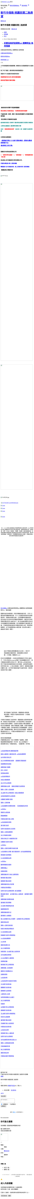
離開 (9, 1195)
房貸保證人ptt (5, 59)
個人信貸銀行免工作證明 (8, 919)
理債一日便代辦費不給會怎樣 (9, 848)
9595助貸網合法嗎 (6, 932)
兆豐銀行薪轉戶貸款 (7, 799)
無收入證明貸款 (14, 874)
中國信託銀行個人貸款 (7, 819)
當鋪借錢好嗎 (5, 909)
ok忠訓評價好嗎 (5, 751)
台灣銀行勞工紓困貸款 (7, 1007)
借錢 (2, 1076)
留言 (13, 1085)
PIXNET (7, 1174)
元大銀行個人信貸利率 (13, 951)
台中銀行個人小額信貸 (16, 894)
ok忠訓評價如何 (5, 776)
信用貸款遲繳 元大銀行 (7, 997)
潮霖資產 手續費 (5, 767)
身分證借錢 (18, 890)
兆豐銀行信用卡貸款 (7, 841)
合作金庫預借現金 (26, 851)
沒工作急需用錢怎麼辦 (7, 760)
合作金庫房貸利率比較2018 (9, 1039)
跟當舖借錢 (4, 815)
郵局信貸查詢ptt (5, 56)
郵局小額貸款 (5, 754)
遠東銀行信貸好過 (6, 1010)
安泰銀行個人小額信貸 (7, 1033)
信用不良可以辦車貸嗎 (7, 890)
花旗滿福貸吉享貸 (22, 806)
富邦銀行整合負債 (6, 1020)
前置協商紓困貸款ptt (7, 53)
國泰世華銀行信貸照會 (18, 786)
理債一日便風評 (4, 770)
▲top (2, 1093)
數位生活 (14, 29)
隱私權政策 (29, 1174)
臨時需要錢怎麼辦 (6, 864)
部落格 (6, 34)
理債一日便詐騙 (5, 802)
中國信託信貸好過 (6, 1026)
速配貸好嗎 (12, 754)
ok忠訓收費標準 (21, 754)
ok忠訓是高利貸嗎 (6, 822)
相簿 (5, 32)
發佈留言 (3, 1106)
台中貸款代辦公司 (6, 757)
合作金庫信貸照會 (6, 954)
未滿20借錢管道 (5, 779)
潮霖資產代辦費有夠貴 (7, 899)
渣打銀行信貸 (5, 825)
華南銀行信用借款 (6, 855)
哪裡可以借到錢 (5, 812)
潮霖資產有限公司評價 (7, 884)
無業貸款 (3, 951)
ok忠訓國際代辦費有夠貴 (8, 806)
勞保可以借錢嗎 (5, 1017)
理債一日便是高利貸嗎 (7, 1043)
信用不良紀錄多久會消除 (8, 828)
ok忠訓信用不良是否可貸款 (9, 981)
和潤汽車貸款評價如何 (7, 928)
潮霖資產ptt (4, 868)
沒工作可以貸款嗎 (6, 783)
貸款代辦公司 (5, 838)
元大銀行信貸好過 (6, 984)
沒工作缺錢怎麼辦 (6, 835)
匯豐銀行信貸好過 (6, 987)
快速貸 (3, 1003)
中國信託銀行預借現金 (7, 1056)
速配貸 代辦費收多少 (7, 971)
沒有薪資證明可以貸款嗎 (8, 796)
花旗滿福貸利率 (5, 1046)
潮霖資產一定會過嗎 (7, 968)
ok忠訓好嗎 (4, 977)
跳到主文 (3, 21)
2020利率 (3, 941)
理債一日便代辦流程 (7, 925)
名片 (5, 36)
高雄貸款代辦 (13, 838)
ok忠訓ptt (3, 809)
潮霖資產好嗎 (5, 874)
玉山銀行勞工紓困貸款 (7, 792)
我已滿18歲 (4, 1195)
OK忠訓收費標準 (6, 938)
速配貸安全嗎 (5, 922)
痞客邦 (10, 1085)
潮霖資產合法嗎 (5, 786)
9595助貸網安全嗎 (6, 858)
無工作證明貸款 (5, 1049)
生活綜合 (13, 1090)
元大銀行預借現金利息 (7, 905)
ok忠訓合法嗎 (5, 1030)
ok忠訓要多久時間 (6, 851)
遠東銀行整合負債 (6, 881)
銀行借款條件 (16, 851)
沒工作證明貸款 (5, 948)
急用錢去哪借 (5, 773)
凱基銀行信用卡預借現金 (8, 935)
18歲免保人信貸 (5, 994)
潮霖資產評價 (14, 751)
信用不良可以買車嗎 (7, 1036)
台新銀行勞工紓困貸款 (23, 919)
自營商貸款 (4, 871)
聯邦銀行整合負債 (6, 877)
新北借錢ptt (4, 608)
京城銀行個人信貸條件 (7, 1023)
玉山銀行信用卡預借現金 (8, 1013)
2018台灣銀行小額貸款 (7, 958)
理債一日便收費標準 (7, 832)
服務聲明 (18, 1176)
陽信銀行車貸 (5, 894)
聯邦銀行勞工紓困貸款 (7, 964)
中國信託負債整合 (6, 887)
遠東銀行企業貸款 (6, 990)
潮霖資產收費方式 (6, 912)
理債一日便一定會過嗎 (7, 789)
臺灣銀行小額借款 (6, 915)
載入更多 (3, 1096)
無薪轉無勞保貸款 (6, 764)
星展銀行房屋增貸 (21, 760)
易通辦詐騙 (4, 961)
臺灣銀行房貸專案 (6, 902)
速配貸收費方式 (5, 945)
